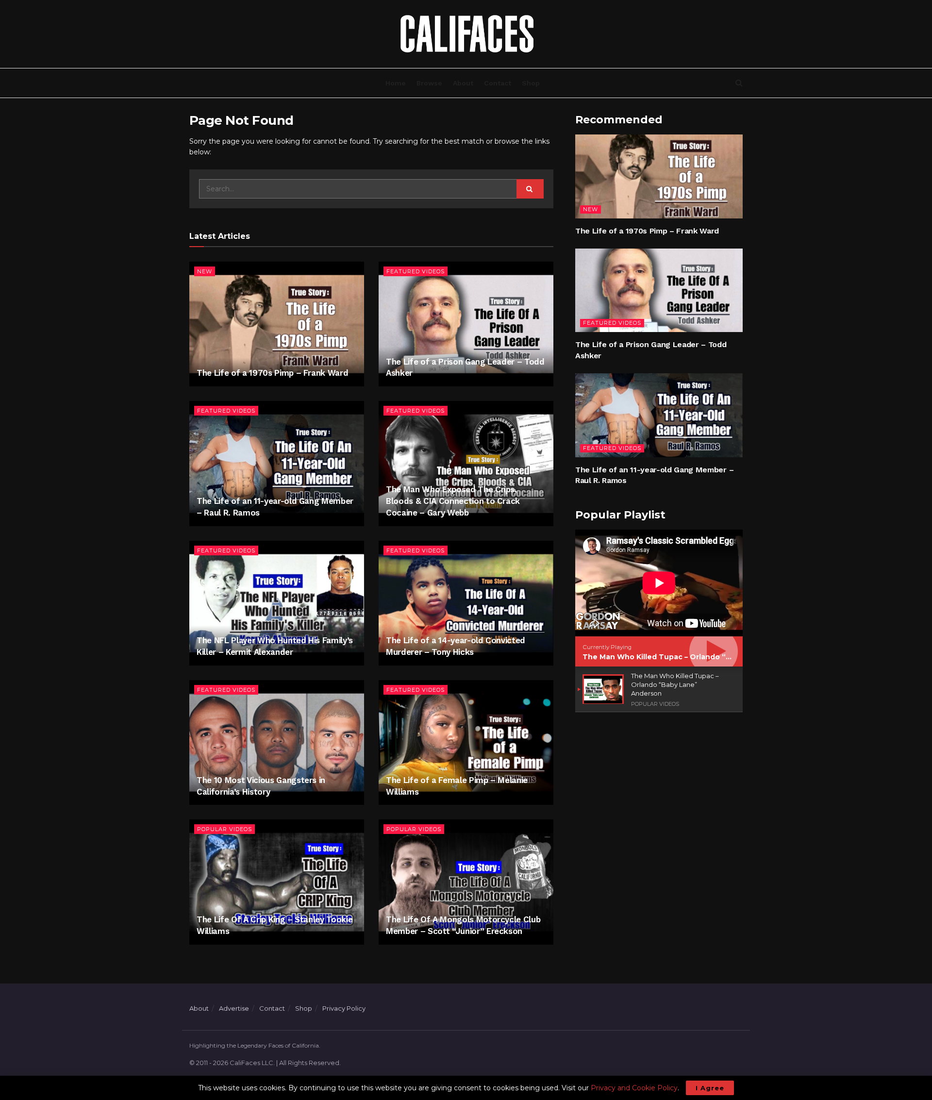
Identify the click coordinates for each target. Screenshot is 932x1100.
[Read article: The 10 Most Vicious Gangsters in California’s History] (276, 742)
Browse (429, 83)
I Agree (710, 1088)
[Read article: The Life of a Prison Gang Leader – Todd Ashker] (466, 324)
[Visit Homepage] (465, 34)
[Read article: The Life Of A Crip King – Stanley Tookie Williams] (276, 881)
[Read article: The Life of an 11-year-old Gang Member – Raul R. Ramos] (276, 463)
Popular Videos (224, 829)
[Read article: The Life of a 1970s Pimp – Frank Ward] (276, 324)
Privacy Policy (344, 1008)
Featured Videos (415, 271)
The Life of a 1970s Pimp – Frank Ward (272, 373)
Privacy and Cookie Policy (634, 1087)
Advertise (234, 1008)
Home (395, 83)
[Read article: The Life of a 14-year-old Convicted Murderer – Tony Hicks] (466, 603)
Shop (531, 83)
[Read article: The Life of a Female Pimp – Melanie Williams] (466, 742)
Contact (497, 83)
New (204, 271)
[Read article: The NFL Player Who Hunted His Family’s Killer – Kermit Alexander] (276, 603)
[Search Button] (739, 83)
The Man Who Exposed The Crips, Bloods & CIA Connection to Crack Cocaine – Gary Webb (453, 500)
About (463, 83)
